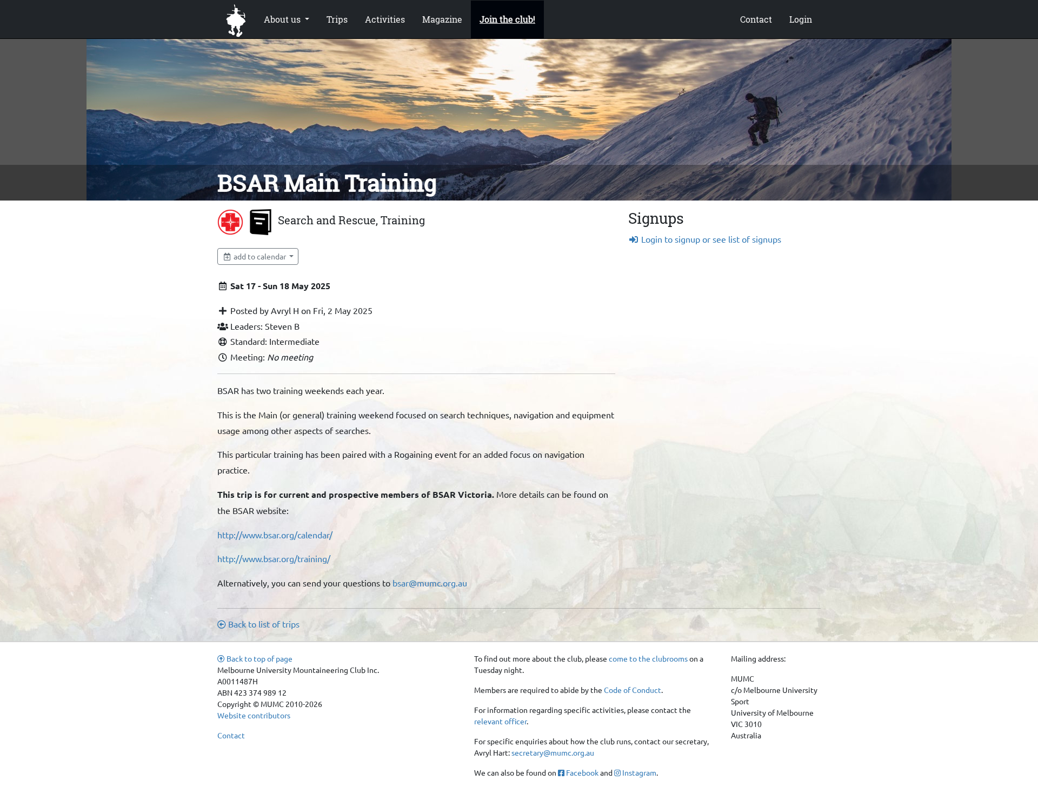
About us (283, 19)
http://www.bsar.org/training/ (273, 558)
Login (800, 19)
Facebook (581, 772)
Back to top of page (258, 658)
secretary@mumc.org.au (552, 752)
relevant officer (500, 721)
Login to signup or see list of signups (710, 239)
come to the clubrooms (648, 658)
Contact (756, 19)
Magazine (442, 19)
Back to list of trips (263, 623)
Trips (337, 19)
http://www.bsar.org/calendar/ (274, 534)
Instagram (638, 772)
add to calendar (260, 256)
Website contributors (253, 715)
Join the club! (507, 19)
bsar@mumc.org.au (429, 582)
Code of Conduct (632, 690)
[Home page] (236, 19)
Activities (385, 19)
